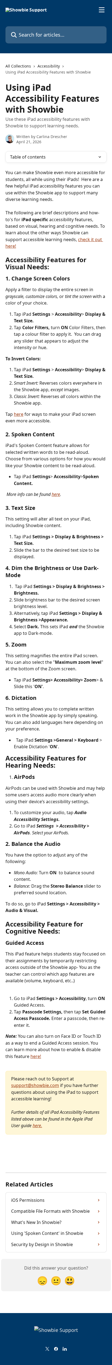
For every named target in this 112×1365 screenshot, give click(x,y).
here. (37, 1126)
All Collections (18, 66)
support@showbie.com (35, 1085)
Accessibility (49, 66)
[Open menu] (102, 10)
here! (35, 1056)
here (18, 414)
